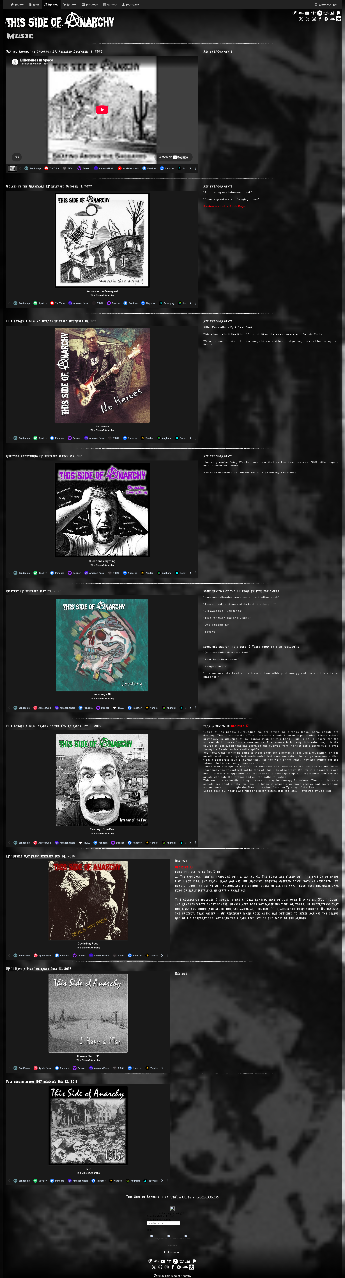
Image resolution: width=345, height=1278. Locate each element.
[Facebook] (320, 18)
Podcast (132, 4)
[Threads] (307, 18)
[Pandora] (338, 13)
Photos (91, 4)
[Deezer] (332, 13)
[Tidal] (313, 13)
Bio (35, 4)
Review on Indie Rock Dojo (224, 206)
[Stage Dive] (295, 13)
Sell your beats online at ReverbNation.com (172, 1239)
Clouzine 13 (184, 867)
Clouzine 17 (240, 726)
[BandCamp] (301, 13)
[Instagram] (314, 18)
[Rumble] (326, 18)
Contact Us (327, 4)
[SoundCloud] (332, 18)
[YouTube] (307, 13)
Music (52, 4)
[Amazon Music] (325, 13)
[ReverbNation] (338, 18)
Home (18, 4)
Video (111, 4)
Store (71, 4)
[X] (301, 18)
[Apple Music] (319, 13)
